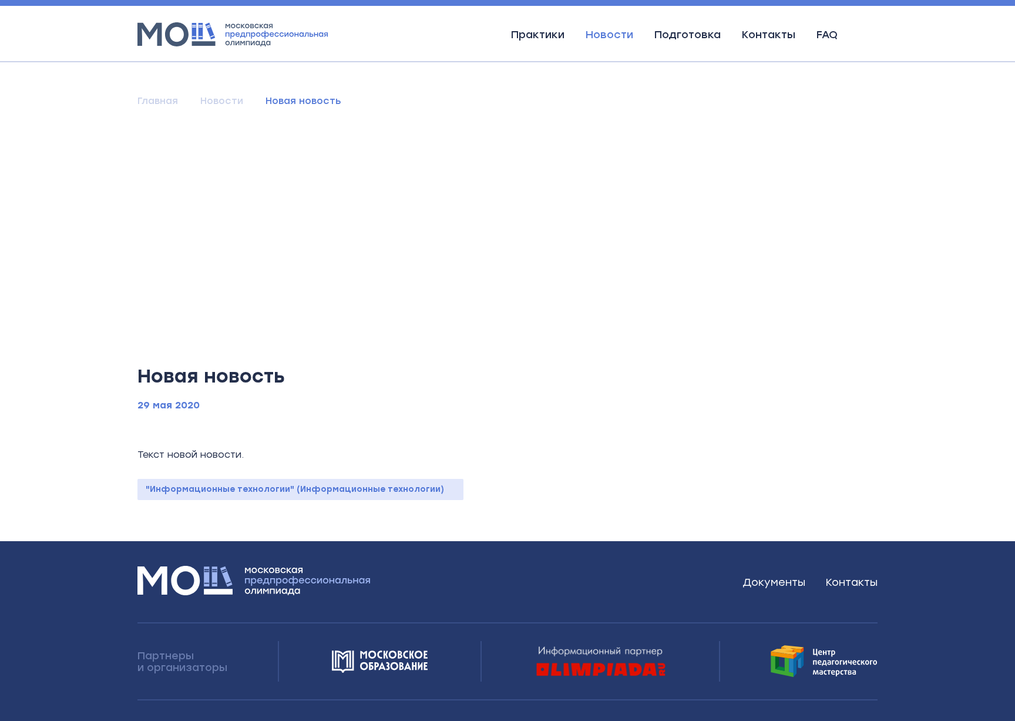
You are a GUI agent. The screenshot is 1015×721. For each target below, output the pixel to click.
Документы (773, 582)
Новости (609, 35)
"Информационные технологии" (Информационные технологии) (295, 489)
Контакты (768, 35)
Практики (537, 35)
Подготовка (687, 35)
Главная (157, 100)
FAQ (827, 35)
